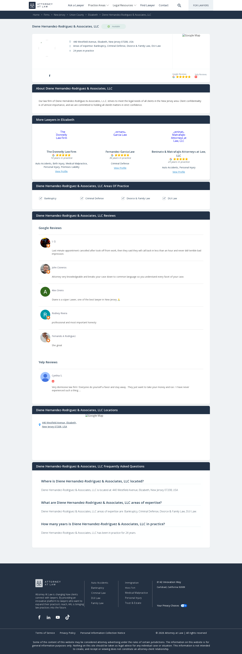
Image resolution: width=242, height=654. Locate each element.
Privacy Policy (67, 633)
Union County (76, 14)
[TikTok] (67, 617)
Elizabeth (93, 14)
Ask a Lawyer (76, 5)
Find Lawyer (147, 5)
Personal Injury (133, 598)
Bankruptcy (97, 588)
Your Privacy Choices (168, 605)
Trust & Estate (133, 603)
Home (36, 14)
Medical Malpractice (136, 592)
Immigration (132, 582)
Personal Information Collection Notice (102, 633)
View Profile (61, 171)
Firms (47, 14)
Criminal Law (98, 593)
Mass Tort (130, 588)
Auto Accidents (99, 582)
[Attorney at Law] (41, 5)
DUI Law (95, 598)
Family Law (97, 603)
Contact (163, 5)
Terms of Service (45, 633)
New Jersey (59, 14)
